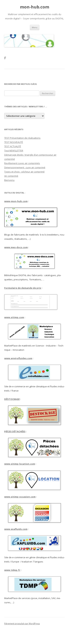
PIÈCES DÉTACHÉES (14, 431)
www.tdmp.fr (12, 570)
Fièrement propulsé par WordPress (22, 623)
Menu (34, 27)
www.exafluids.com (15, 529)
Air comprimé (11, 175)
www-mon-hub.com (16, 201)
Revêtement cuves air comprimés (22, 163)
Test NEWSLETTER (13, 150)
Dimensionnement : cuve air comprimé (24, 167)
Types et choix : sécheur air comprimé (24, 171)
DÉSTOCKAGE (12, 399)
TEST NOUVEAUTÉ (13, 142)
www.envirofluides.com (18, 358)
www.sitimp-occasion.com (20, 496)
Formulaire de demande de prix (22, 287)
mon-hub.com (34, 7)
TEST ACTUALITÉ (12, 146)
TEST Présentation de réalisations (22, 137)
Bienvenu (9, 180)
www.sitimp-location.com (19, 463)
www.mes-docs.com (16, 247)
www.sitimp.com (14, 317)
